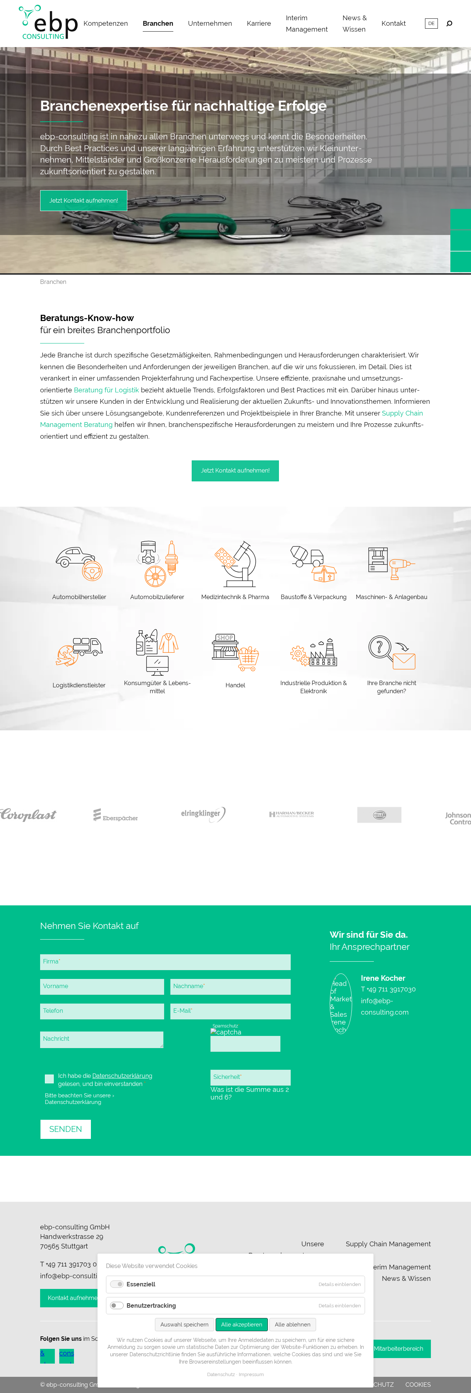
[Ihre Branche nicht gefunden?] (392, 662)
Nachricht (56, 1038)
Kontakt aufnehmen (74, 1297)
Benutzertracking (151, 1305)
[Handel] (235, 662)
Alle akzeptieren (241, 1324)
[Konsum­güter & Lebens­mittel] (157, 662)
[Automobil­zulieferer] (157, 571)
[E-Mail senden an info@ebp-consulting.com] (460, 240)
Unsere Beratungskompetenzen (286, 1250)
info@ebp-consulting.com (80, 1276)
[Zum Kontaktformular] (460, 262)
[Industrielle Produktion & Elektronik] (314, 662)
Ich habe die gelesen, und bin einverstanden (105, 1079)
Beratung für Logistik (106, 390)
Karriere (259, 23)
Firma (51, 961)
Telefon (53, 1010)
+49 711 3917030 (391, 989)
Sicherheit (227, 1076)
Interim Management (307, 23)
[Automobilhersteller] (79, 571)
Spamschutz (226, 1026)
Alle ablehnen (293, 1324)
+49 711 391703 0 (71, 1264)
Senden (65, 1129)
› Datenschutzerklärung (79, 1098)
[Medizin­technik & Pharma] (235, 571)
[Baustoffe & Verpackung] (314, 571)
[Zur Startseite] (48, 23)
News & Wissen (355, 23)
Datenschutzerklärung (122, 1075)
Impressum (251, 1374)
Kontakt (394, 23)
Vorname (55, 986)
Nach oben (235, 1178)
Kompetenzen (106, 23)
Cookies (418, 1384)
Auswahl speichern (184, 1324)
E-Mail (182, 1010)
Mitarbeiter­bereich (398, 1348)
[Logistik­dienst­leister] (79, 662)
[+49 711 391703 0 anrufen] (460, 219)
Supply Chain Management (388, 1244)
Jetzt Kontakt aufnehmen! (83, 200)
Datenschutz (221, 1374)
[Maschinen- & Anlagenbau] (392, 571)
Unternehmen (210, 23)
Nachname (189, 986)
